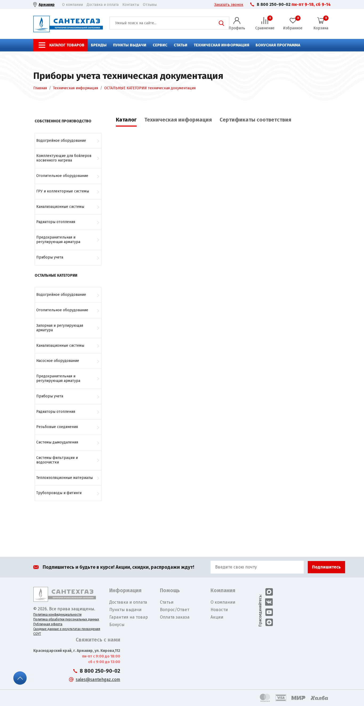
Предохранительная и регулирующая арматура (58, 239)
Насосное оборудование (57, 360)
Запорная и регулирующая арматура (59, 327)
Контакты (130, 4)
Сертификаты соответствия (255, 119)
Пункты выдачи (129, 45)
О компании (72, 4)
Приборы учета (49, 257)
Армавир (47, 4)
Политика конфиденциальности (57, 614)
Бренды (99, 45)
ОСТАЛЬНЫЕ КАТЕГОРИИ (56, 275)
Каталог (126, 119)
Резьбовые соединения (57, 427)
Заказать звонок (228, 4)
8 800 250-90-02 (273, 4)
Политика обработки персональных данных (66, 619)
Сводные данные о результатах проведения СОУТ (66, 631)
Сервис (160, 45)
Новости (219, 609)
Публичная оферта (47, 624)
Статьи (180, 45)
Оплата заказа (174, 617)
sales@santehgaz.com (98, 679)
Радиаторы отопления (55, 222)
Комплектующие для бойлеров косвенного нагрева (63, 158)
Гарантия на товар (128, 617)
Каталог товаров (66, 45)
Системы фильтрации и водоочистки (57, 460)
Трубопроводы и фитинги (59, 493)
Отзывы (150, 4)
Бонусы (116, 624)
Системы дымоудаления (57, 442)
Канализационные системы (60, 206)
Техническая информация (221, 45)
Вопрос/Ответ (174, 609)
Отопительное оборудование (62, 176)
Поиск (221, 23)
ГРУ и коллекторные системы (62, 191)
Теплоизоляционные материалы (64, 477)
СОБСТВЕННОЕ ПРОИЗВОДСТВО (63, 121)
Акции (217, 617)
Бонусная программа (278, 45)
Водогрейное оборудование (61, 140)
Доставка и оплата (103, 4)
